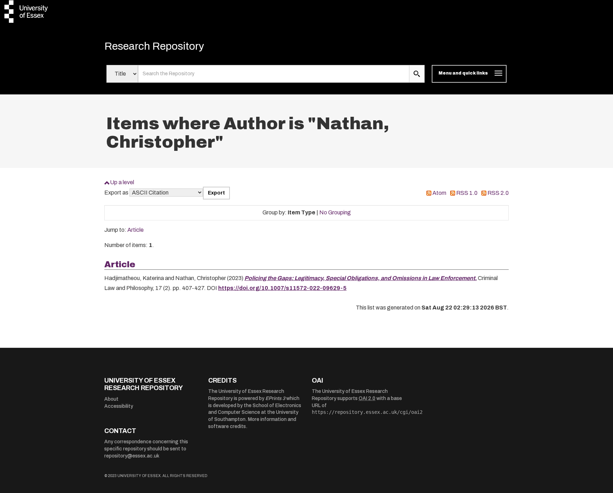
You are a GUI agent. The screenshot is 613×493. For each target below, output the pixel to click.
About (111, 399)
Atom (439, 193)
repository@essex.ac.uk (131, 456)
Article (135, 230)
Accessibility (118, 406)
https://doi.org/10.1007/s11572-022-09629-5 (282, 288)
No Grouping (335, 212)
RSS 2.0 (498, 193)
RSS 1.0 (466, 193)
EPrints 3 (275, 398)
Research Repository (154, 46)
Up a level (122, 182)
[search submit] (417, 74)
